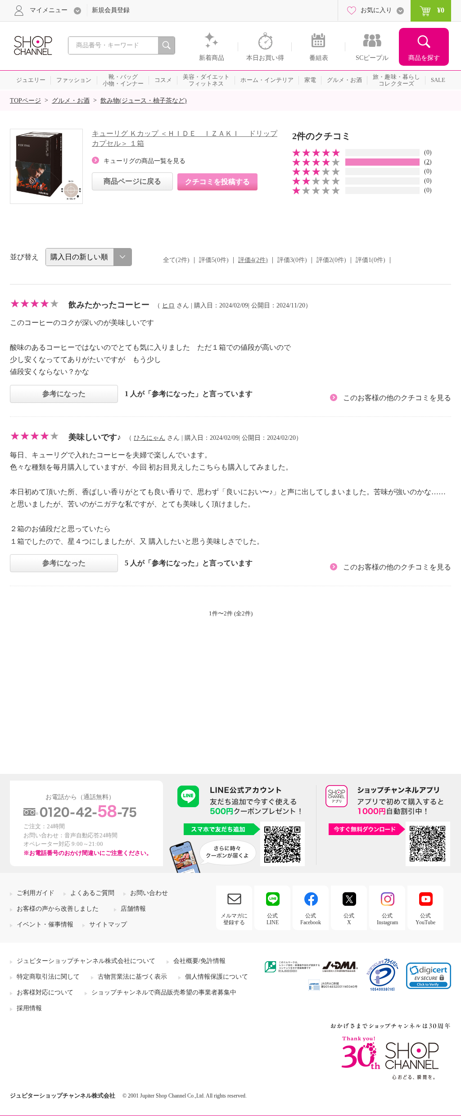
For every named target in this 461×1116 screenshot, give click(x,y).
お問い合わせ (149, 893)
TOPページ (25, 100)
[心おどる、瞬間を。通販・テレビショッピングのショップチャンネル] (32, 44)
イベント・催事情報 (45, 924)
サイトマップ (108, 924)
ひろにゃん (149, 437)
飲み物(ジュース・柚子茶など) (143, 100)
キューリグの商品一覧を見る (144, 161)
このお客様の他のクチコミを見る (397, 398)
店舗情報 (133, 908)
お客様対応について (45, 992)
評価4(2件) (253, 260)
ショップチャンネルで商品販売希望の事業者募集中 (163, 992)
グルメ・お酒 (71, 100)
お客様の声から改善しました (58, 908)
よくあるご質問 (92, 893)
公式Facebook (310, 919)
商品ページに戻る (132, 181)
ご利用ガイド (35, 893)
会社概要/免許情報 (199, 961)
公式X (348, 919)
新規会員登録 (111, 10)
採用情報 (29, 1008)
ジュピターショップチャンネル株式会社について (86, 961)
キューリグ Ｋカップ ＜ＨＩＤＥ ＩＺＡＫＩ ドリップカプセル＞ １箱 (184, 138)
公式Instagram (387, 919)
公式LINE (273, 919)
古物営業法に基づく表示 (132, 976)
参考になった (64, 394)
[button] (428, 975)
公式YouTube (425, 919)
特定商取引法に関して (48, 976)
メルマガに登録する (234, 919)
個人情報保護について (216, 976)
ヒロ (168, 305)
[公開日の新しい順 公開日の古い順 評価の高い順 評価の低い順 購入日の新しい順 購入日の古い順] (88, 257)
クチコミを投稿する (217, 181)
